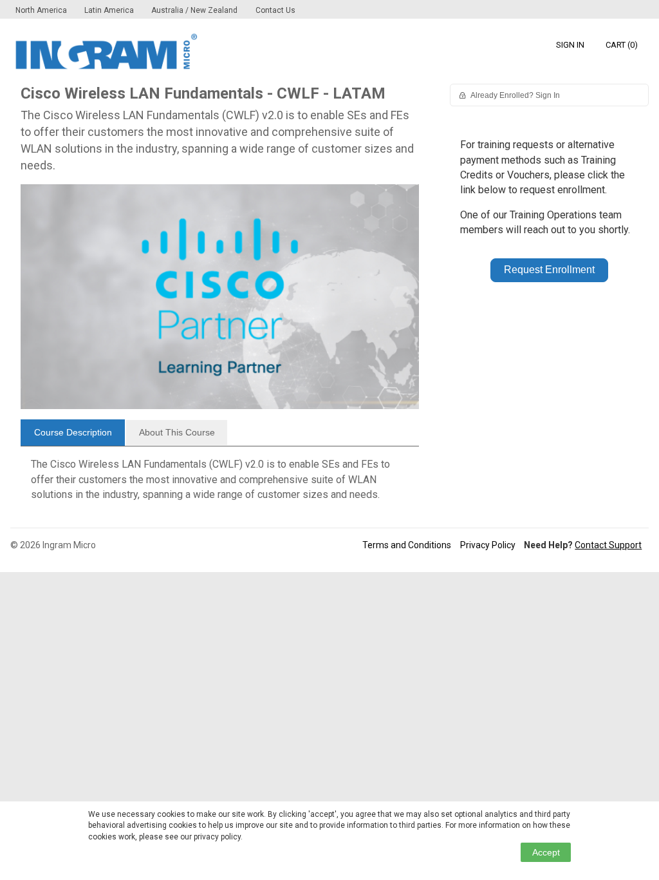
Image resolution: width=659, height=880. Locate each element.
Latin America (110, 10)
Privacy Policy (487, 545)
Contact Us (275, 10)
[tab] (73, 432)
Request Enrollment (549, 269)
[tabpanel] (220, 484)
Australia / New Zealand (194, 10)
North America (42, 10)
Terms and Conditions (406, 545)
